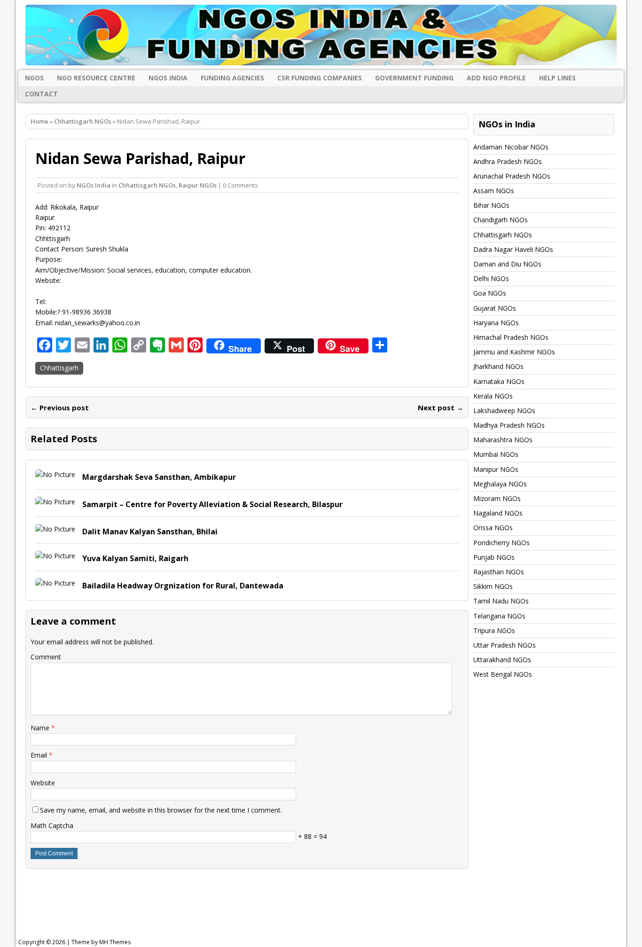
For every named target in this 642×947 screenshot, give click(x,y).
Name (41, 727)
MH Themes (115, 942)
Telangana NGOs (499, 615)
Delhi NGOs (491, 278)
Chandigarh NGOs (500, 219)
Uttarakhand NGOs (502, 659)
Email (40, 755)
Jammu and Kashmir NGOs (514, 351)
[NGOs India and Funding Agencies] (321, 35)
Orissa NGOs (493, 527)
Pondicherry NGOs (501, 542)
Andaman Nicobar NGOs (510, 146)
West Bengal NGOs (502, 674)
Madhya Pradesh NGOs (509, 425)
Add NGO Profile (496, 77)
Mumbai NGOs (495, 454)
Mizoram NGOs (497, 498)
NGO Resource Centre (96, 77)
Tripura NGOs (494, 630)
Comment (46, 656)
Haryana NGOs (496, 322)
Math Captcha (52, 825)
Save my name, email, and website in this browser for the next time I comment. (161, 810)
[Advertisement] (256, 906)
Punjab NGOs (494, 557)
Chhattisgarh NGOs (147, 185)
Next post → (440, 407)
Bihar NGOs (491, 205)
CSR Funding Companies (319, 77)
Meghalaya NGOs (500, 483)
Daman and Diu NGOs (507, 263)
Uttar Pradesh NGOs (504, 645)
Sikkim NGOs (493, 586)
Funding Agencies (232, 77)
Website (43, 782)
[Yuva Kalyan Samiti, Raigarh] (55, 555)
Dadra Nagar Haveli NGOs (513, 249)
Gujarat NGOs (494, 308)
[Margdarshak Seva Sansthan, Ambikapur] (55, 474)
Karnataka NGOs (499, 381)
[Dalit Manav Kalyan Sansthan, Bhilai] (55, 528)
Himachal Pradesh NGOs (510, 337)
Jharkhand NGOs (498, 366)
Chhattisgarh (59, 367)
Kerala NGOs (493, 395)
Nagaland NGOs (498, 513)
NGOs (34, 77)
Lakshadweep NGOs (504, 410)
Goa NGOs (489, 293)
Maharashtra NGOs (502, 439)
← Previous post (60, 407)
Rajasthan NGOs (498, 571)
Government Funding (414, 77)
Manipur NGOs (495, 469)
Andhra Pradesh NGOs (507, 161)
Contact (41, 93)
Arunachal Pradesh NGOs (511, 176)
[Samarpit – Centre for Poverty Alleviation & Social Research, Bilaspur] (55, 501)
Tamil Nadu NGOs (501, 600)
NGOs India (168, 77)
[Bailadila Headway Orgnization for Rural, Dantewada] (55, 583)
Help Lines (557, 77)
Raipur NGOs (198, 185)
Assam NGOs (493, 190)
